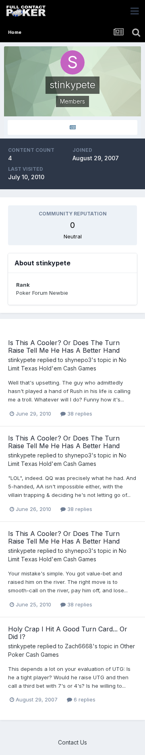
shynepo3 (78, 359)
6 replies (83, 699)
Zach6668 (79, 646)
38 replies (79, 413)
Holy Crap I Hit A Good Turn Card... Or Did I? (67, 633)
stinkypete (22, 359)
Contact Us (72, 742)
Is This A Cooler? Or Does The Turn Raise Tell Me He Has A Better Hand (64, 346)
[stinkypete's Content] (72, 127)
